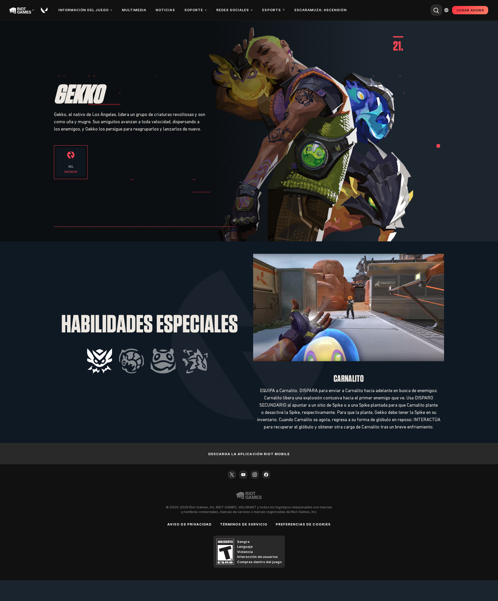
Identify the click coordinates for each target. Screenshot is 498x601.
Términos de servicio (243, 524)
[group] (147, 360)
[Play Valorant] (45, 10)
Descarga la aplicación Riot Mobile (249, 454)
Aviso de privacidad (189, 524)
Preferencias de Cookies (303, 524)
